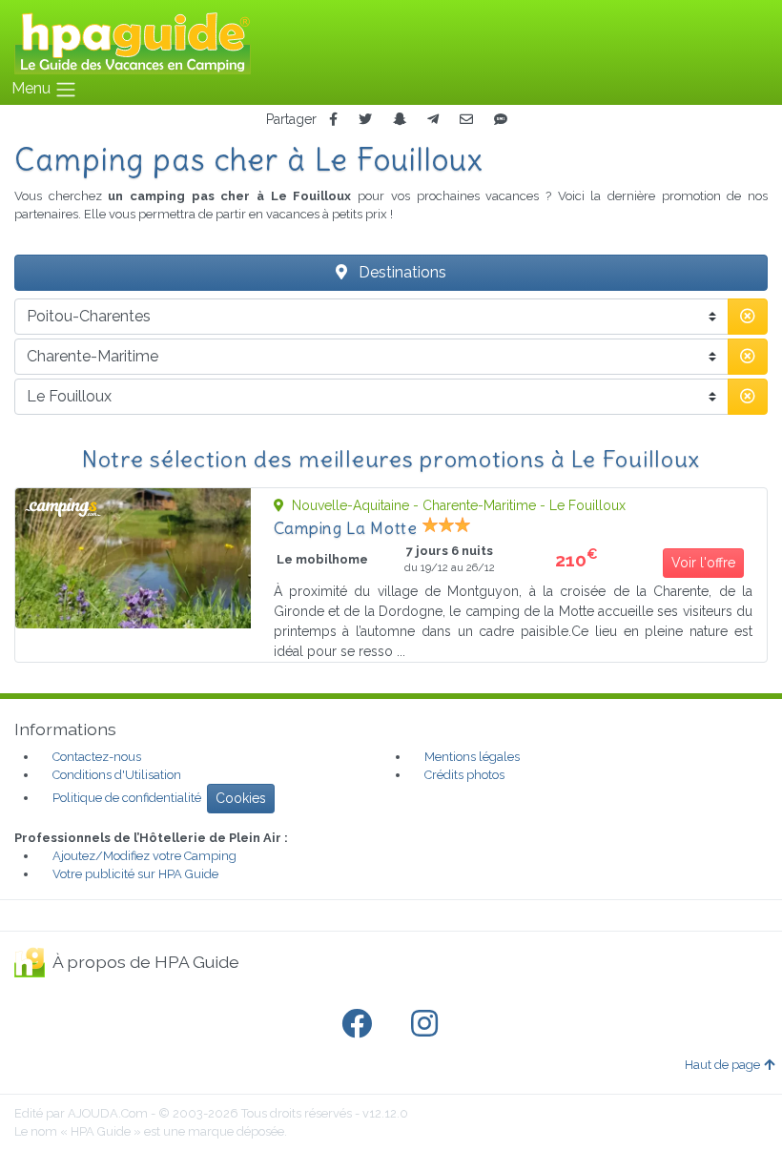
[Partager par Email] (466, 119)
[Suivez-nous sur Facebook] (360, 1024)
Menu (32, 88)
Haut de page (722, 1065)
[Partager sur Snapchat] (399, 119)
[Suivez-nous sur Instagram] (428, 1024)
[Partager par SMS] (500, 119)
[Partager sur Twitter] (365, 119)
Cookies (241, 798)
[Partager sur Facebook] (333, 119)
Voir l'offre (703, 562)
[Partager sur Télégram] (433, 119)
